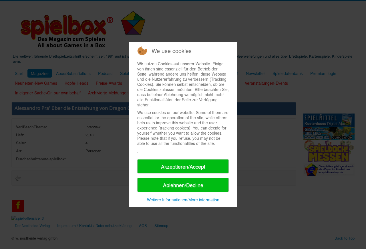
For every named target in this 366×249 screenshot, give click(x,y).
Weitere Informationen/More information (183, 200)
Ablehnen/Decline (183, 185)
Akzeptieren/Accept (183, 166)
